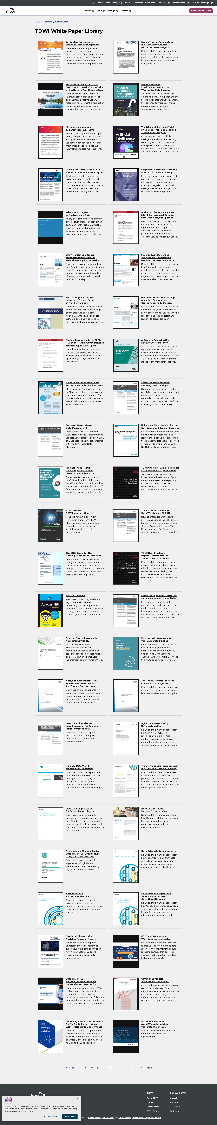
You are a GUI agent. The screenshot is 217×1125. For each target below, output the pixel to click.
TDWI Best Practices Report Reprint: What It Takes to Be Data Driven (155, 556)
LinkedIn (174, 1098)
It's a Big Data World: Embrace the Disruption (79, 767)
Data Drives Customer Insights (158, 851)
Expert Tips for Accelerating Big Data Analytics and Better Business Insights (157, 45)
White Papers (61, 22)
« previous (69, 1068)
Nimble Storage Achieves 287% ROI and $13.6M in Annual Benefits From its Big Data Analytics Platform (85, 344)
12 (110, 1068)
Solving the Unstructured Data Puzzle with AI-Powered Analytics (85, 171)
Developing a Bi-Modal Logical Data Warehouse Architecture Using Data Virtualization (83, 854)
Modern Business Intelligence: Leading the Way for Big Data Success (155, 87)
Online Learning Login (203, 3)
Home (37, 22)
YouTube (174, 1102)
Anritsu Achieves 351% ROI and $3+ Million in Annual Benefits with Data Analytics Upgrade (158, 215)
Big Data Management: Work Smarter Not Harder (155, 937)
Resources (175, 1107)
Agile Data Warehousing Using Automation (155, 724)
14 (122, 1068)
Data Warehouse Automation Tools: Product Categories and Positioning (81, 982)
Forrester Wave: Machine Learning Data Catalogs (155, 384)
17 (141, 1068)
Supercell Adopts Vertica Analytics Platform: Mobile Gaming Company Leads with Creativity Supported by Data (157, 259)
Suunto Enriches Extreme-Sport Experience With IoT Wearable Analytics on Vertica (82, 258)
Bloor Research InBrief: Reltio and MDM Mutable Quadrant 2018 (84, 384)
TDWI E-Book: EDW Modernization (77, 511)
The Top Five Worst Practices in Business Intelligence (157, 682)
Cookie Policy (108, 1118)
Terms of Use (125, 1118)
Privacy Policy (94, 1118)
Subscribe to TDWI (201, 11)
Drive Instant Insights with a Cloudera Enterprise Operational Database (156, 896)
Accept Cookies (70, 1117)
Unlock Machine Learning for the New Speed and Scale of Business (160, 426)
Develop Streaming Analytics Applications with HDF (82, 639)
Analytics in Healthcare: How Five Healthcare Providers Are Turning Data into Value (82, 683)
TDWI (150, 1093)
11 (104, 1068)
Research (48, 22)
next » (150, 1068)
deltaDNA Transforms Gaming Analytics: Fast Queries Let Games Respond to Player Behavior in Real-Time (158, 301)
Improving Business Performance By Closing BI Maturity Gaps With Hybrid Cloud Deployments (84, 1024)
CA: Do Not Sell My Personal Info (146, 1118)
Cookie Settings (50, 1116)
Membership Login (182, 3)
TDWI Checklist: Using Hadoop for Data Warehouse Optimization (160, 469)
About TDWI (152, 1098)
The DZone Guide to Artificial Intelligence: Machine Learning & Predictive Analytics (158, 130)
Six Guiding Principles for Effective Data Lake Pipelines (82, 43)
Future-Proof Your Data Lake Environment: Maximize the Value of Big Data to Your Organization (85, 87)
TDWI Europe (153, 1111)
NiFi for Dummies (75, 595)
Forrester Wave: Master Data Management (79, 426)
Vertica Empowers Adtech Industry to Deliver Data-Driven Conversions (80, 300)
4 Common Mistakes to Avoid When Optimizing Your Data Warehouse (154, 1024)
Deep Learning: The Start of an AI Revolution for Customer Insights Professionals (83, 726)
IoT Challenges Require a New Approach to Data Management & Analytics (80, 471)
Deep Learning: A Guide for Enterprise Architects (80, 810)
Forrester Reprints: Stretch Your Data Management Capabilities (159, 597)
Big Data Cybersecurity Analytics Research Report (81, 937)
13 (116, 1068)
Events (128, 3)
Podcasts (174, 1111)
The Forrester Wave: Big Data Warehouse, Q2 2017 (155, 511)
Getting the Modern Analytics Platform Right (155, 980)
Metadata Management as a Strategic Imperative (80, 128)
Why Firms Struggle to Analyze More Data (78, 213)
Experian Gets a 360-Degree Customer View (154, 810)
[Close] (77, 1098)
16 (135, 1068)
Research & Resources (144, 3)
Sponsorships (164, 3)
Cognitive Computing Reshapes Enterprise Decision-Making (159, 171)
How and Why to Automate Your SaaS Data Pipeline (156, 639)
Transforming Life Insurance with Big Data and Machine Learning (159, 767)
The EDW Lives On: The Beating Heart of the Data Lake (83, 554)
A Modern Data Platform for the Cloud (78, 895)
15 (128, 1068)
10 (98, 1068)
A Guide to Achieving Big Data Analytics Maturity (155, 341)
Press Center (153, 1107)
